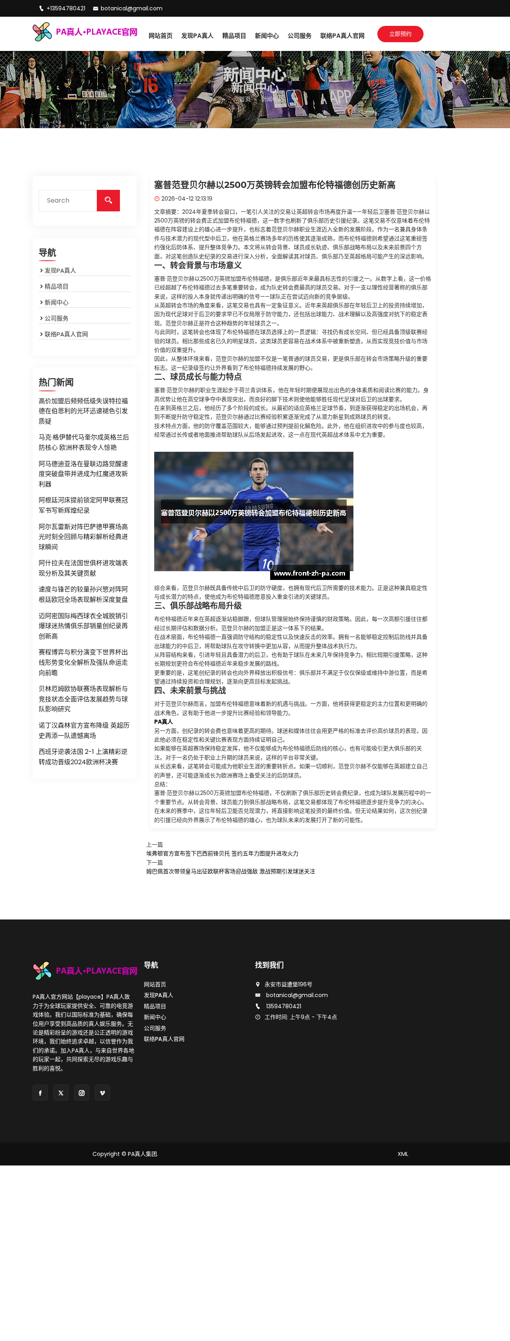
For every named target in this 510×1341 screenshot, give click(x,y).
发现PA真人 (197, 35)
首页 (245, 99)
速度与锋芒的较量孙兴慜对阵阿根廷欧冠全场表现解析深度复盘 (83, 594)
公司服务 (300, 35)
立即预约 (400, 34)
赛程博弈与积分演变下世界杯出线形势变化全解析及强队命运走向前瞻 (83, 662)
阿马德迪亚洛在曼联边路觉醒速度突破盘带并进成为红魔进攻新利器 (83, 474)
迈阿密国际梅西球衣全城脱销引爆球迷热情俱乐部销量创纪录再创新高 (83, 626)
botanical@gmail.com (132, 8)
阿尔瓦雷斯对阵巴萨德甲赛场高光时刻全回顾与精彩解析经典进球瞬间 (83, 537)
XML (403, 1154)
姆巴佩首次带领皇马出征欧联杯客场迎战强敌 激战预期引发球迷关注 (230, 871)
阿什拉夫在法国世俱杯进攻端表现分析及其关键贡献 (83, 568)
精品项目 (234, 35)
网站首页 (161, 35)
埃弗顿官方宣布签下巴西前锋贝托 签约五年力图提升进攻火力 (222, 853)
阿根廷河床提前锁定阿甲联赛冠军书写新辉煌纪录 (83, 505)
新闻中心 (267, 35)
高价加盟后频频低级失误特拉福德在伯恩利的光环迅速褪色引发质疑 (83, 411)
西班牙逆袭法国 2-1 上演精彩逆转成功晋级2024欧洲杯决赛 (83, 757)
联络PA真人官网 (342, 35)
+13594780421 (67, 8)
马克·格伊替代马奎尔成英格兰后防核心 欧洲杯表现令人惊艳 (84, 442)
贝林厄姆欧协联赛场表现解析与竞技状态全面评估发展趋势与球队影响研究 (83, 699)
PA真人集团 (142, 1154)
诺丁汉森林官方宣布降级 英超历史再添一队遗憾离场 (84, 730)
